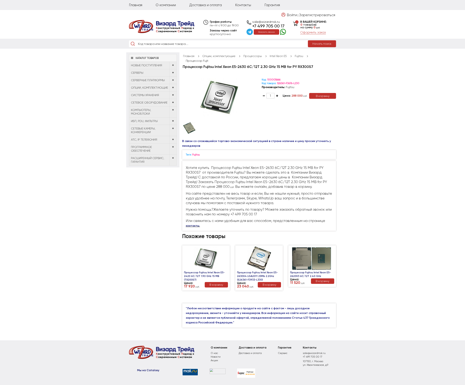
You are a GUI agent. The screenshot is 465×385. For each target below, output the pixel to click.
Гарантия (272, 5)
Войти (292, 15)
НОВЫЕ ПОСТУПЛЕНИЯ (146, 65)
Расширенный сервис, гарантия (147, 159)
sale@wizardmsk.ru (266, 22)
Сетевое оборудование (149, 102)
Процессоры (252, 56)
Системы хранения (145, 95)
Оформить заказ (313, 32)
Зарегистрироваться (317, 15)
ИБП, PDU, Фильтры (144, 121)
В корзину (322, 96)
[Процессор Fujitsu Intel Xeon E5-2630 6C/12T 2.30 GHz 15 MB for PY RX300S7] (219, 97)
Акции (214, 360)
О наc (214, 353)
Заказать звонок (266, 32)
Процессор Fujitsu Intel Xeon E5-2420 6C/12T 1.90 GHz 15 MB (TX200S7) (204, 276)
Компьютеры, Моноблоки (141, 111)
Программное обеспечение (141, 148)
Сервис (282, 353)
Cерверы (137, 72)
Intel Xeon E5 (278, 56)
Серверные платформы (148, 80)
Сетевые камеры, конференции (143, 130)
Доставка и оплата (205, 5)
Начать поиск (321, 43)
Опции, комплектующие (149, 87)
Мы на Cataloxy (148, 370)
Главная (135, 5)
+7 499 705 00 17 (268, 26)
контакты (192, 225)
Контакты (243, 5)
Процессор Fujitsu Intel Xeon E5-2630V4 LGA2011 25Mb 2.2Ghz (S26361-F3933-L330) (257, 276)
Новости (216, 356)
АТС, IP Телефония (144, 139)
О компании (166, 5)
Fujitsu (299, 56)
